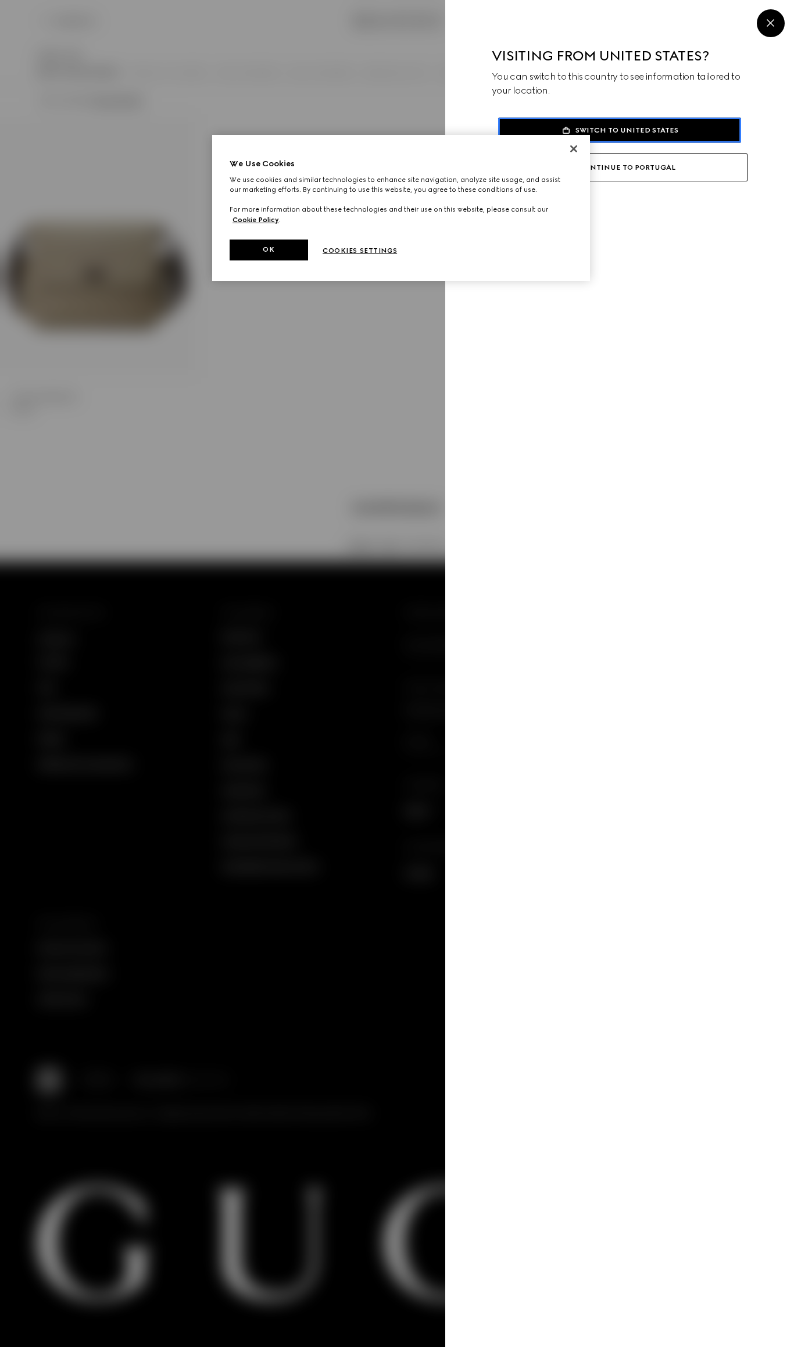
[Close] (771, 23)
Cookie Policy (256, 220)
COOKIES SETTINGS (360, 250)
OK (268, 249)
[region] (401, 208)
